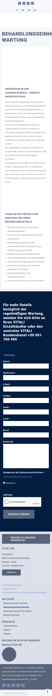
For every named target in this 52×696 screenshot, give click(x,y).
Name (6, 361)
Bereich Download (11, 615)
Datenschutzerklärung (11, 585)
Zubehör (7, 633)
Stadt (6, 407)
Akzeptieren (10, 483)
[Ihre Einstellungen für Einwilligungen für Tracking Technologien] (47, 691)
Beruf (6, 430)
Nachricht (8, 441)
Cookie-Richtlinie (9, 588)
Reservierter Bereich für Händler (18, 611)
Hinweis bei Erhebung (14, 693)
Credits (34, 679)
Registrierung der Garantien (16, 603)
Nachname (9, 372)
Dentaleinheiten (10, 626)
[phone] (23, 685)
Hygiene (7, 630)
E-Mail (7, 384)
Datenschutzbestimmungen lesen (17, 476)
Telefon (7, 395)
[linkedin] (4, 685)
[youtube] (8, 685)
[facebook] (13, 685)
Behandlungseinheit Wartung (16, 607)
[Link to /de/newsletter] (9, 654)
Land (6, 418)
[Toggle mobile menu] (47, 23)
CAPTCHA (7, 495)
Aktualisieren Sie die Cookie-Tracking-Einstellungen (24, 592)
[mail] (18, 685)
